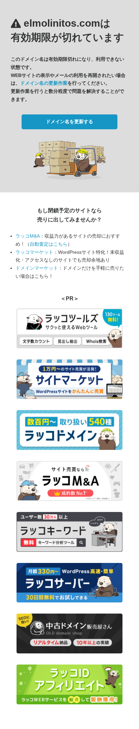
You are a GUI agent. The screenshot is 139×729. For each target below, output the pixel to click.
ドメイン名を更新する (69, 121)
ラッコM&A (28, 236)
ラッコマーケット (34, 252)
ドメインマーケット (37, 268)
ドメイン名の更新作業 (43, 83)
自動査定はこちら (48, 244)
